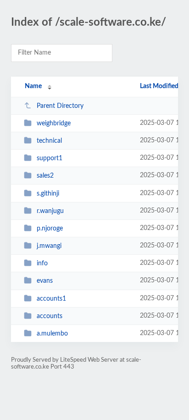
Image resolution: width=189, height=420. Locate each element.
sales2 (45, 176)
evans (45, 281)
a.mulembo (52, 333)
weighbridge (54, 123)
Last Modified (159, 86)
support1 (49, 158)
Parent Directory (60, 106)
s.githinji (48, 193)
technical (49, 141)
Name (33, 86)
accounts (49, 316)
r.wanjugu (50, 211)
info (42, 263)
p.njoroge (50, 228)
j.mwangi (49, 246)
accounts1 (51, 299)
